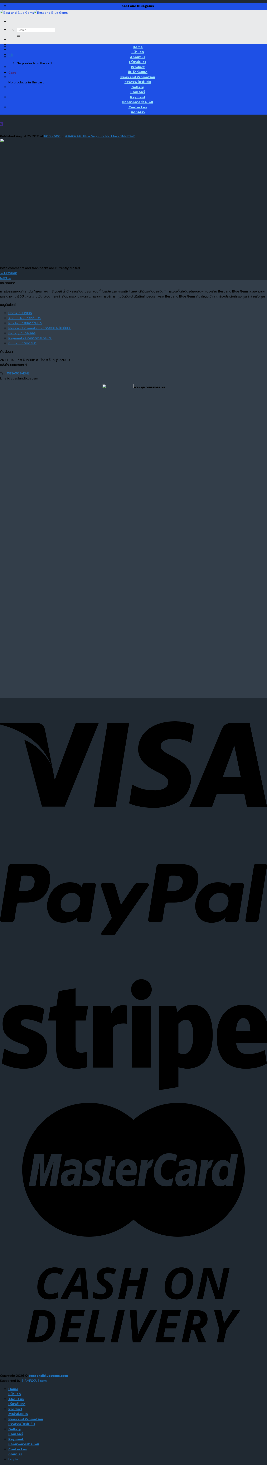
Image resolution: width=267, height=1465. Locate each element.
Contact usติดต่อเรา (137, 110)
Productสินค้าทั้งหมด (137, 69)
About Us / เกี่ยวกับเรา (24, 318)
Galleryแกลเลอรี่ (137, 89)
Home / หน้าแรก (20, 312)
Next (5, 277)
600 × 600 (52, 136)
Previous (8, 272)
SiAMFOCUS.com (34, 1380)
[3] (62, 262)
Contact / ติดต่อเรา (22, 343)
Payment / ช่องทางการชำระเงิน (30, 338)
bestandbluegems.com (48, 1375)
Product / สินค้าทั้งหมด (25, 323)
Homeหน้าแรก (137, 49)
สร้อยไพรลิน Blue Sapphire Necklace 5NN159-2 (100, 136)
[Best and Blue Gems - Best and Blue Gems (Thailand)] (34, 12)
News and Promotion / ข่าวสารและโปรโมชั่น (39, 328)
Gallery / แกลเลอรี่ (21, 333)
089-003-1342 (18, 373)
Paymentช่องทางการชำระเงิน (137, 100)
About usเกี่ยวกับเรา (137, 59)
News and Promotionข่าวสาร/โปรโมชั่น (137, 79)
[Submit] (18, 36)
